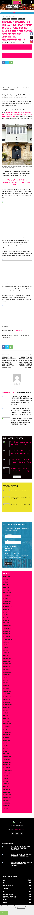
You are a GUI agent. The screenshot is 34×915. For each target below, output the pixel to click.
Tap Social (15, 335)
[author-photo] (17, 381)
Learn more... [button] (21, 908)
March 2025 (6, 623)
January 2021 (6, 759)
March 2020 (6, 786)
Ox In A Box (5, 42)
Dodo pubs (9, 335)
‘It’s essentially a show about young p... (20, 504)
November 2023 (7, 666)
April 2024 (6, 653)
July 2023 (5, 677)
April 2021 (6, 751)
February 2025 (7, 625)
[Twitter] (7, 62)
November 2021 (7, 732)
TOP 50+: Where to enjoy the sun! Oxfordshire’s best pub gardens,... (21, 864)
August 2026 (6, 576)
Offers (8, 550)
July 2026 (5, 579)
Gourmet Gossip (21, 18)
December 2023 (7, 664)
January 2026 (6, 595)
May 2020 (5, 781)
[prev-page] (3, 428)
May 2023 (5, 683)
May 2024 (5, 650)
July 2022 (5, 710)
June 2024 (5, 647)
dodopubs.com (18, 330)
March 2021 (6, 754)
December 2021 (7, 729)
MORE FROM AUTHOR (24, 393)
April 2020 (6, 784)
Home (3, 16)
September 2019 (7, 803)
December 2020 (7, 762)
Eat (7, 16)
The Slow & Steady (24, 335)
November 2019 (7, 797)
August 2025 (6, 609)
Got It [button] (3, 913)
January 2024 (6, 661)
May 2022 (5, 715)
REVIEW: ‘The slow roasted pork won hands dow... (20, 497)
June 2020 (5, 778)
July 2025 (5, 612)
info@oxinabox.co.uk (20, 829)
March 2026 (6, 590)
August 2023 (6, 674)
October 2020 (6, 767)
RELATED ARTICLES (8, 393)
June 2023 (5, 680)
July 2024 (5, 644)
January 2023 (6, 694)
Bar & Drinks (12, 16)
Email (7, 540)
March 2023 (6, 688)
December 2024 (7, 631)
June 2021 (5, 745)
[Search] (31, 2)
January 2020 (6, 792)
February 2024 (7, 658)
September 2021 (7, 737)
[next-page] (5, 428)
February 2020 (7, 789)
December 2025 (7, 598)
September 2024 (7, 639)
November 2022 (7, 699)
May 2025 (5, 617)
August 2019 (6, 805)
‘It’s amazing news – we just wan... (20, 490)
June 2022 (5, 713)
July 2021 (5, 743)
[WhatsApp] (11, 62)
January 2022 (6, 726)
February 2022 (7, 724)
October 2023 (6, 669)
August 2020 (6, 773)
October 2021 (6, 735)
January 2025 (6, 628)
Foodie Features (14, 18)
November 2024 (7, 634)
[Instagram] (17, 833)
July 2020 (5, 775)
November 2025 (7, 601)
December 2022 (7, 696)
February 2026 (7, 593)
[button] (2, 2)
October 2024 (6, 636)
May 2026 (5, 584)
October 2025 (6, 604)
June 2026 (5, 582)
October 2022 (6, 702)
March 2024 (6, 655)
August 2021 (6, 740)
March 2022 (6, 721)
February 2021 (7, 756)
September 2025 (7, 606)
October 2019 (6, 800)
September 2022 (7, 704)
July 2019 (5, 808)
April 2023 (6, 685)
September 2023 (7, 672)
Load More (17, 476)
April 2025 (6, 620)
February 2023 (7, 691)
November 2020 (7, 765)
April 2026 (6, 587)
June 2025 (5, 614)
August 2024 (6, 642)
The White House (6, 337)
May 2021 (5, 748)
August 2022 (6, 707)
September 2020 (7, 770)
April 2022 (6, 718)
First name (8, 534)
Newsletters (10, 548)
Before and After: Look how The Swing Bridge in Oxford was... (21, 855)
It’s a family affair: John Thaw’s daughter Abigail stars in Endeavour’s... (21, 848)
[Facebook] (3, 62)
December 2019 (7, 795)
